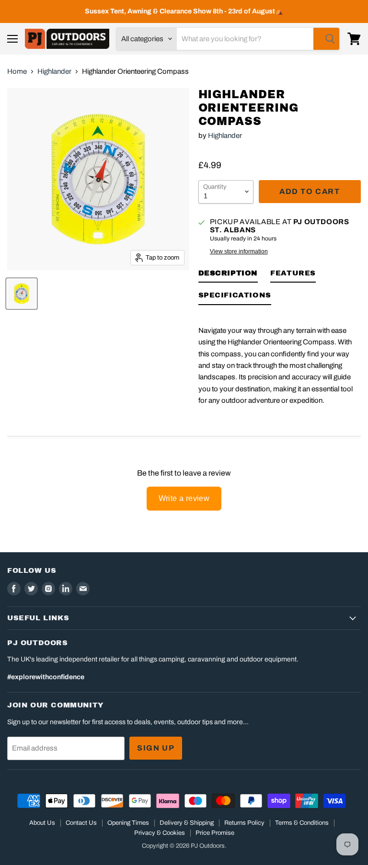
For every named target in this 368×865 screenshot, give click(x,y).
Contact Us (81, 822)
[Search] (326, 39)
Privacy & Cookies (159, 833)
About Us (42, 822)
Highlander (54, 71)
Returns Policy (244, 822)
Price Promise (215, 833)
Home (17, 71)
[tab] (228, 275)
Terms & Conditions (302, 822)
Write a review (184, 498)
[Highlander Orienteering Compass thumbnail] (21, 293)
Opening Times (128, 822)
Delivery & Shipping (187, 822)
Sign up (155, 748)
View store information (239, 251)
